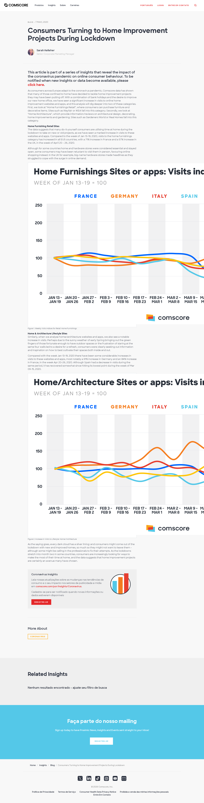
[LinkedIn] (88, 779)
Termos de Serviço (67, 792)
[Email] (123, 779)
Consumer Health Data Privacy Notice (98, 792)
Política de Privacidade (43, 792)
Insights (43, 765)
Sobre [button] (63, 5)
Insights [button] (52, 5)
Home (33, 765)
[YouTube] (115, 779)
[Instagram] (106, 779)
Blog (30, 22)
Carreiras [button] (74, 5)
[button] (146, 6)
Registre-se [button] (101, 741)
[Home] (16, 6)
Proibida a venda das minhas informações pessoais (144, 792)
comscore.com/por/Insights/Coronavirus (58, 586)
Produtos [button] (39, 5)
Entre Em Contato (102, 795)
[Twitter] (80, 779)
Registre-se (41, 602)
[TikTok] (97, 779)
